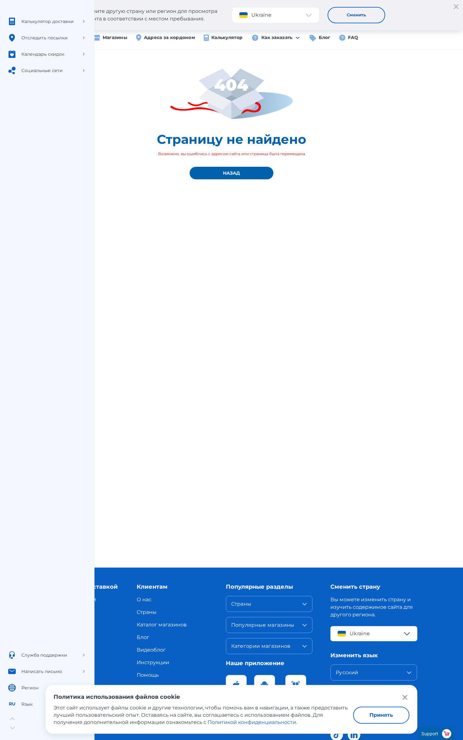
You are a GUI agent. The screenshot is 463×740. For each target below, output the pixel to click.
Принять (381, 715)
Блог (324, 37)
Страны (147, 612)
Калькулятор (227, 37)
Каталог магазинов (162, 625)
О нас (144, 600)
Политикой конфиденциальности (252, 722)
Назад (231, 173)
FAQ (353, 37)
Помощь (148, 675)
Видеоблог (151, 650)
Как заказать (276, 37)
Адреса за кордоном (169, 37)
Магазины (115, 37)
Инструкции (153, 662)
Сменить (356, 14)
